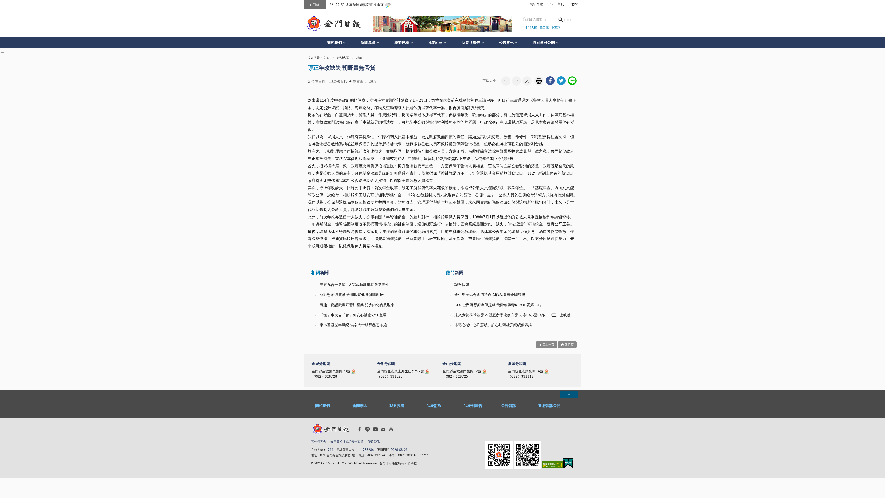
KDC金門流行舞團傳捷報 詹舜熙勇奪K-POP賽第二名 (497, 305)
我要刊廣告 (471, 42)
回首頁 (569, 344)
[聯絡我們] (383, 429)
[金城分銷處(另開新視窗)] (353, 371)
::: (306, 4)
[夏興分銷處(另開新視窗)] (546, 371)
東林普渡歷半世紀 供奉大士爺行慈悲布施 (353, 325)
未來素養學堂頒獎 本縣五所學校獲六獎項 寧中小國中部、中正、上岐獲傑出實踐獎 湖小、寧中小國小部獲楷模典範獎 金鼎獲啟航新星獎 (514, 315)
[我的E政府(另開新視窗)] (568, 464)
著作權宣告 (318, 441)
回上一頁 (548, 344)
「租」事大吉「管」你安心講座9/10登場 (353, 315)
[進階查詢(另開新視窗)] (568, 19)
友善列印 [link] (538, 81)
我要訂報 (435, 42)
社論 (359, 58)
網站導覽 (536, 4)
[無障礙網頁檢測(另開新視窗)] (552, 465)
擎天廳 (544, 27)
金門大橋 (531, 27)
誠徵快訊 (461, 285)
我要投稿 (401, 42)
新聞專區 (368, 42)
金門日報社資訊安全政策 (346, 441)
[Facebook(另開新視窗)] (360, 429)
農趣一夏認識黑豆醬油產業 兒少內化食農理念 (357, 305)
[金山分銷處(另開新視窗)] (484, 371)
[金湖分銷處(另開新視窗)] (427, 371)
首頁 (561, 4)
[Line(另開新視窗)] (367, 429)
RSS (550, 4)
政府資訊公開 (544, 42)
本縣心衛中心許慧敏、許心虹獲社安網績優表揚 (493, 325)
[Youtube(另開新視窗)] (375, 429)
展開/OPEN (569, 394)
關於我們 (334, 42)
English (573, 4)
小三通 (555, 27)
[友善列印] (391, 429)
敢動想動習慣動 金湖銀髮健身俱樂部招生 (353, 295)
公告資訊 (506, 42)
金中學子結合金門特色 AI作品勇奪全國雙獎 (489, 295)
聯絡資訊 (374, 441)
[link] (550, 80)
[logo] (332, 24)
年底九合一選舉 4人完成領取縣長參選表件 (354, 285)
